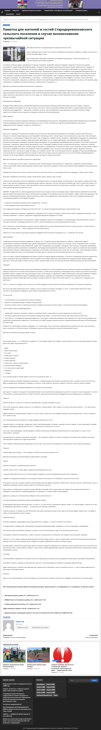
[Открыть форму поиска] (99, 12)
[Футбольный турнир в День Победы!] (38, 655)
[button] (2, 12)
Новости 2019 (50, 684)
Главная (7, 10)
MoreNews (67, 728)
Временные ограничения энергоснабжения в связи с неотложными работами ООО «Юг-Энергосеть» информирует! (17, 720)
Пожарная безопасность (44, 695)
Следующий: (91, 636)
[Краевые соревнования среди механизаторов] (14, 655)
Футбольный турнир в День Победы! (36, 665)
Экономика (10, 14)
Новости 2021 (51, 687)
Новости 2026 (39, 660)
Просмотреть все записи (40, 627)
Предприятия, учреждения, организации (58, 10)
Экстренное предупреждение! (12, 704)
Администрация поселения (31, 10)
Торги (18, 14)
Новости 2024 (51, 690)
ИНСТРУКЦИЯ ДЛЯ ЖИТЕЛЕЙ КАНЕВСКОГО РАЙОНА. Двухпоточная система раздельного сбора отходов (17, 709)
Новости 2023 (41, 690)
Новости (16, 10)
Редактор (6, 41)
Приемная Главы (81, 10)
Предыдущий (14, 636)
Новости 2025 (41, 692)
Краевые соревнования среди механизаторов (13, 665)
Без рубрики (6, 25)
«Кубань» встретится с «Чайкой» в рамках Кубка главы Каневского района (16, 690)
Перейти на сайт (22, 627)
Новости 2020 (41, 687)
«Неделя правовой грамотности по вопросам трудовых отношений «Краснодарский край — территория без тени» (62, 667)
